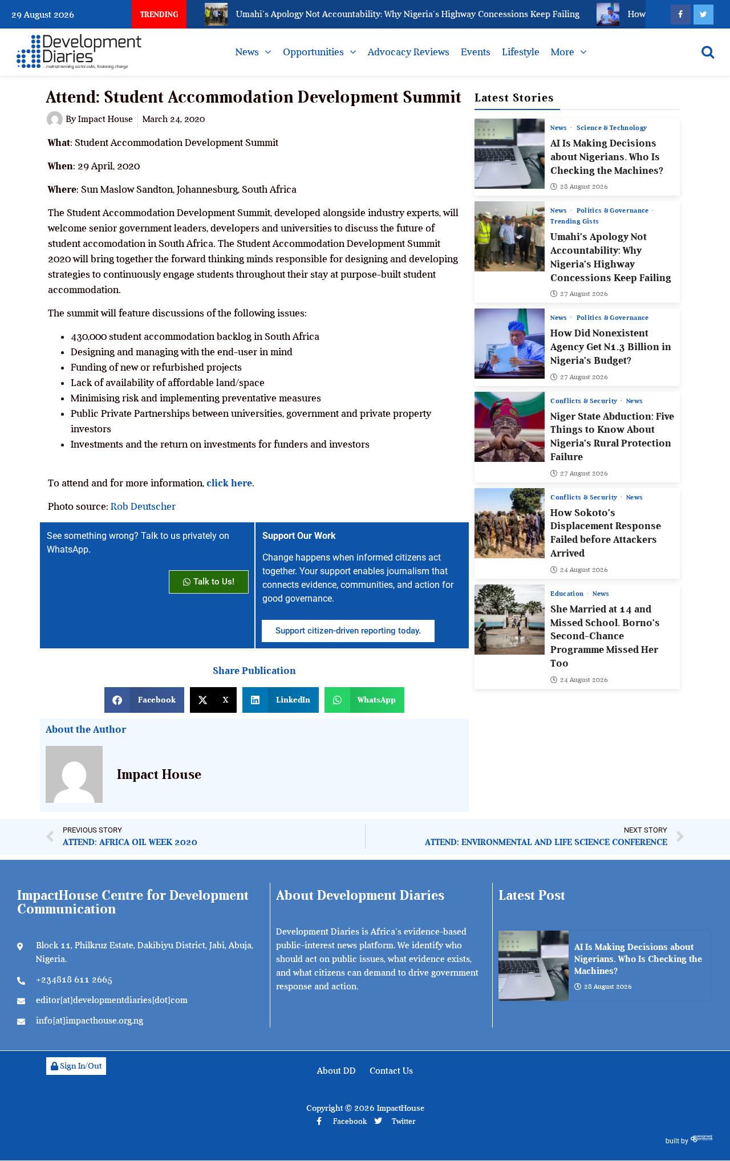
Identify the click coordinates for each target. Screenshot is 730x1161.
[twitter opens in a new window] (703, 15)
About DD (336, 1071)
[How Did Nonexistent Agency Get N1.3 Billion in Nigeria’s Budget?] (509, 343)
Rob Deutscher (143, 506)
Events (475, 52)
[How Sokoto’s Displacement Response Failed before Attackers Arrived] (509, 523)
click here (229, 483)
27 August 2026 (584, 293)
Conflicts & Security (584, 400)
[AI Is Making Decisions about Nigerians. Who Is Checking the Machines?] (509, 154)
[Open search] (707, 52)
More (562, 52)
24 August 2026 (584, 569)
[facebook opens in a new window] (681, 15)
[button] (144, 700)
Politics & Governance (614, 210)
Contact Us (391, 1071)
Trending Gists (574, 221)
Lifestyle (521, 52)
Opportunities (313, 52)
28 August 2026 (584, 186)
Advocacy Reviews (408, 52)
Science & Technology (612, 127)
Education (568, 593)
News (247, 52)
